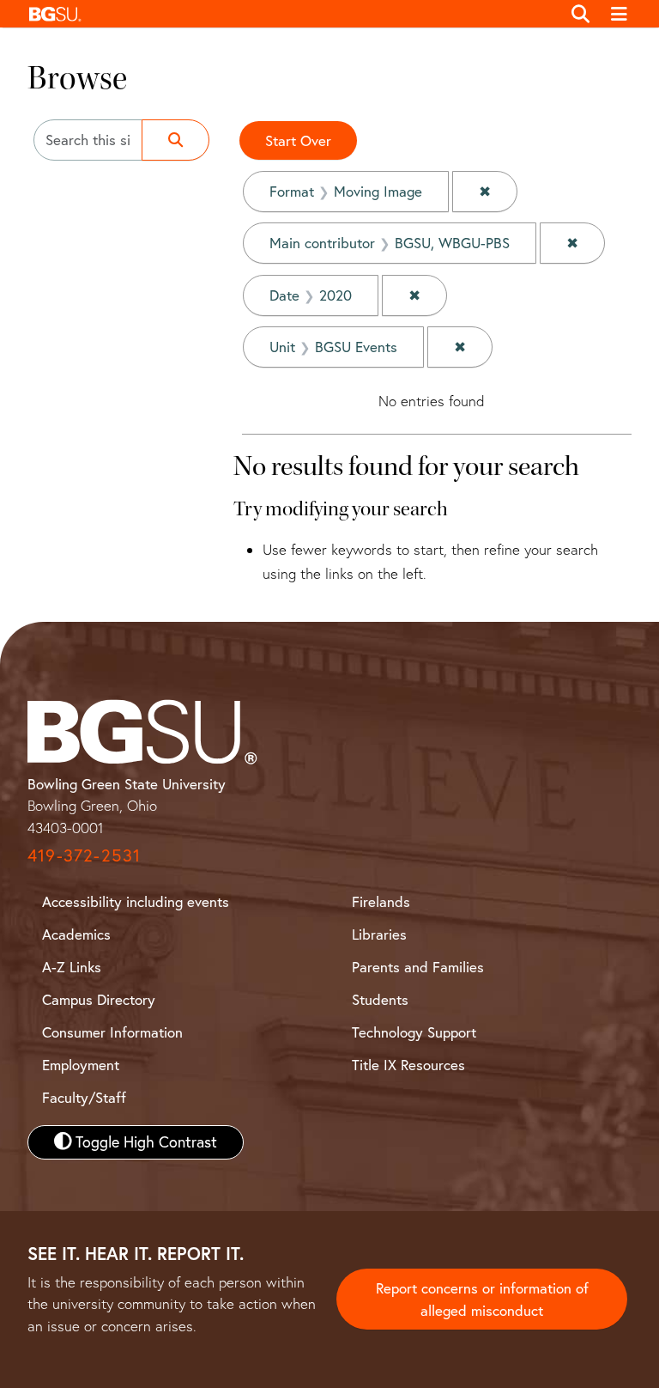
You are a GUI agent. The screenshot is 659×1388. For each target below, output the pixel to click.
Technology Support (414, 1032)
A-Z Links (71, 967)
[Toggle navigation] (620, 14)
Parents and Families (418, 967)
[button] (290, 13)
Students (380, 999)
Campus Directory (98, 999)
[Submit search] (175, 140)
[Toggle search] (580, 14)
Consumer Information (112, 1032)
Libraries (379, 934)
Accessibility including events (135, 901)
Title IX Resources (408, 1065)
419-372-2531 (84, 855)
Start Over (298, 140)
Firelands (381, 901)
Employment (80, 1065)
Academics (76, 934)
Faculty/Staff (84, 1097)
